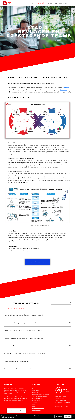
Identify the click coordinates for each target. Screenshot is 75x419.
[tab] (15, 308)
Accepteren (67, 416)
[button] (63, 3)
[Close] (73, 416)
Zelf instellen (59, 416)
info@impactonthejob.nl (65, 402)
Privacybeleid (11, 417)
